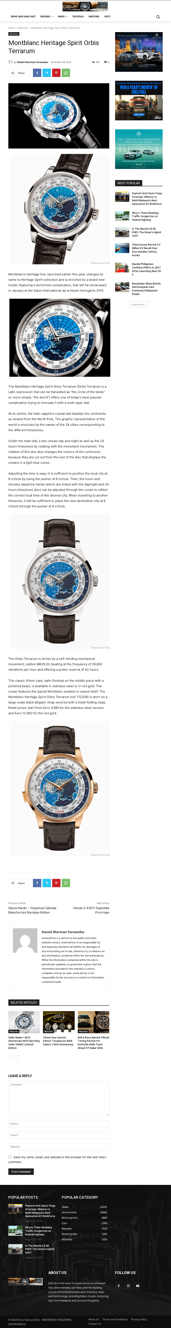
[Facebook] (37, 73)
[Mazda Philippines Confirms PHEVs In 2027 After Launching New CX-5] (122, 267)
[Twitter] (47, 73)
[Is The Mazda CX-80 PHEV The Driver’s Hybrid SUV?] (122, 232)
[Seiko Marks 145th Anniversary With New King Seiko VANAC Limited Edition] (24, 1022)
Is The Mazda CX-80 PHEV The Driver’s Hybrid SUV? (146, 232)
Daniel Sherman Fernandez (32, 62)
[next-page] (17, 1058)
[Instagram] (128, 1285)
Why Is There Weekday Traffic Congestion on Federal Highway (145, 217)
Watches (23, 28)
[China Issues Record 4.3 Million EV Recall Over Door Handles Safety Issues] (122, 248)
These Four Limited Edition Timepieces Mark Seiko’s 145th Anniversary (58, 1041)
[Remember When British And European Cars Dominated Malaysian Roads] (122, 287)
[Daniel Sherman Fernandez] (11, 62)
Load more (137, 304)
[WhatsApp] (66, 73)
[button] (158, 16)
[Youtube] (137, 1285)
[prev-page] (11, 1058)
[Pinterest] (56, 73)
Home (11, 28)
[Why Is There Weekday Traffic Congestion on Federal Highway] (122, 216)
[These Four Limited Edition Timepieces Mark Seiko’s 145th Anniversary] (58, 1022)
